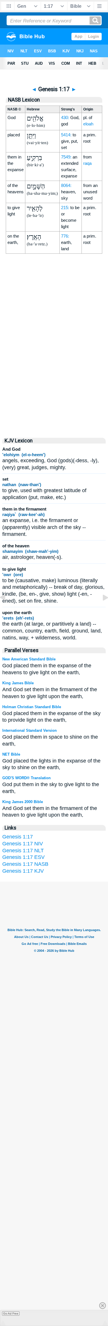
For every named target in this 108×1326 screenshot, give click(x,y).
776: (65, 236)
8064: (66, 185)
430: (65, 117)
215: (65, 207)
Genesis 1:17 (17, 837)
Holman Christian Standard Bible (31, 707)
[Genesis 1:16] (7, 610)
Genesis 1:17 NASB (25, 864)
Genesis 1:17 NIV (22, 844)
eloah (88, 123)
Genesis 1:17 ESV (23, 857)
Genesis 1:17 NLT (23, 850)
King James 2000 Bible (22, 802)
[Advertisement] (54, 382)
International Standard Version (29, 730)
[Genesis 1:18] (101, 610)
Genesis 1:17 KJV (23, 871)
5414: (66, 134)
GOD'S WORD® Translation (26, 778)
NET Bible (11, 754)
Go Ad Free (10, 1313)
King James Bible (18, 683)
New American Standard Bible (29, 659)
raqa (87, 163)
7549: (66, 156)
